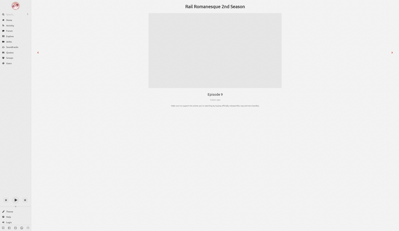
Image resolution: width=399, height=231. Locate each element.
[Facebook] (9, 228)
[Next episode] (392, 53)
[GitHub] (27, 228)
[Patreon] (21, 228)
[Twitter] (15, 228)
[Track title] (15, 194)
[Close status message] (394, 229)
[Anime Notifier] (15, 6)
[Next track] (25, 200)
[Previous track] (5, 200)
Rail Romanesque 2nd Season (215, 6)
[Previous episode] (38, 53)
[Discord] (3, 228)
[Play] (15, 200)
